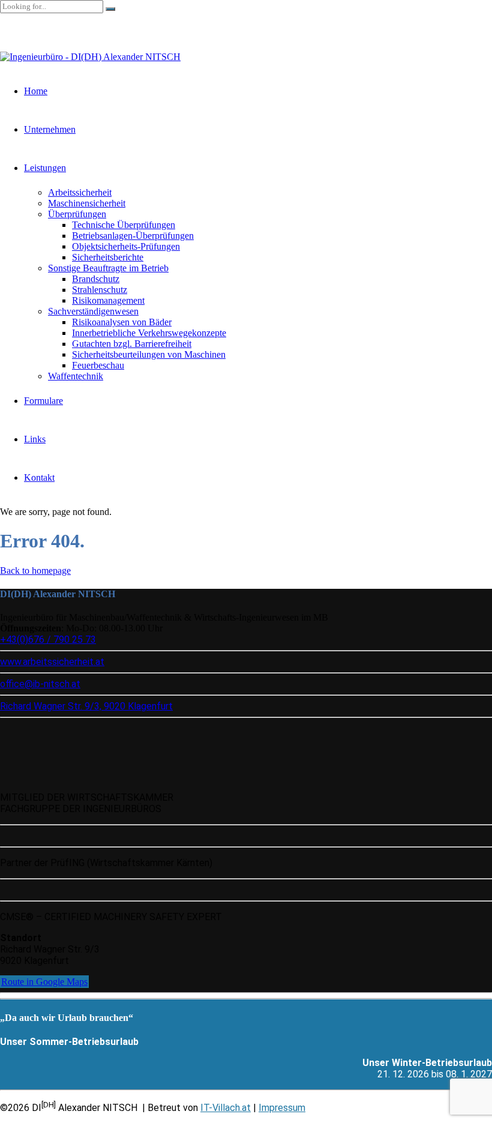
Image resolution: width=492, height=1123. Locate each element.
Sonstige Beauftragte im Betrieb (108, 268)
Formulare (43, 401)
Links (35, 439)
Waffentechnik (75, 376)
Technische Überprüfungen (123, 225)
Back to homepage (35, 570)
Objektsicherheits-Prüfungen (126, 246)
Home (35, 91)
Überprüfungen (77, 214)
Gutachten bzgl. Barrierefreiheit (131, 344)
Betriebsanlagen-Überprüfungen (133, 235)
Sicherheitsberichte (107, 257)
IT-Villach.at (225, 1107)
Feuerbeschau (98, 365)
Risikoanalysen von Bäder (122, 322)
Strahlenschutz (99, 290)
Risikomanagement (108, 300)
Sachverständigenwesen (93, 311)
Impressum (282, 1107)
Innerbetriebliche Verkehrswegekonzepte (149, 333)
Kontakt (39, 477)
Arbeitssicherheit (80, 192)
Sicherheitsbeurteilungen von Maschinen (149, 354)
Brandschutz (95, 279)
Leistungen (45, 168)
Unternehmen (50, 129)
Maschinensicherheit (86, 203)
